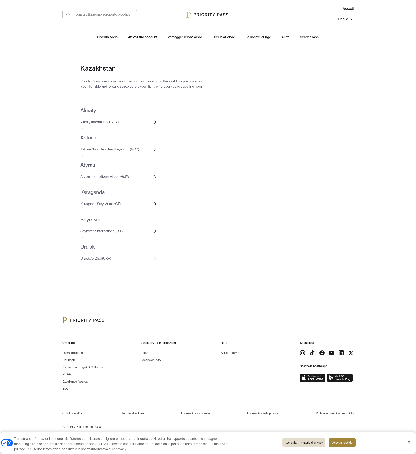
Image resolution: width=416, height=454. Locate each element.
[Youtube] (331, 352)
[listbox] (346, 19)
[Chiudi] (409, 442)
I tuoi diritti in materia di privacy (303, 442)
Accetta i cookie (342, 442)
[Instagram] (302, 352)
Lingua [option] (343, 19)
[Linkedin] (341, 352)
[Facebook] (322, 352)
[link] (312, 378)
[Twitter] (351, 352)
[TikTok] (312, 352)
